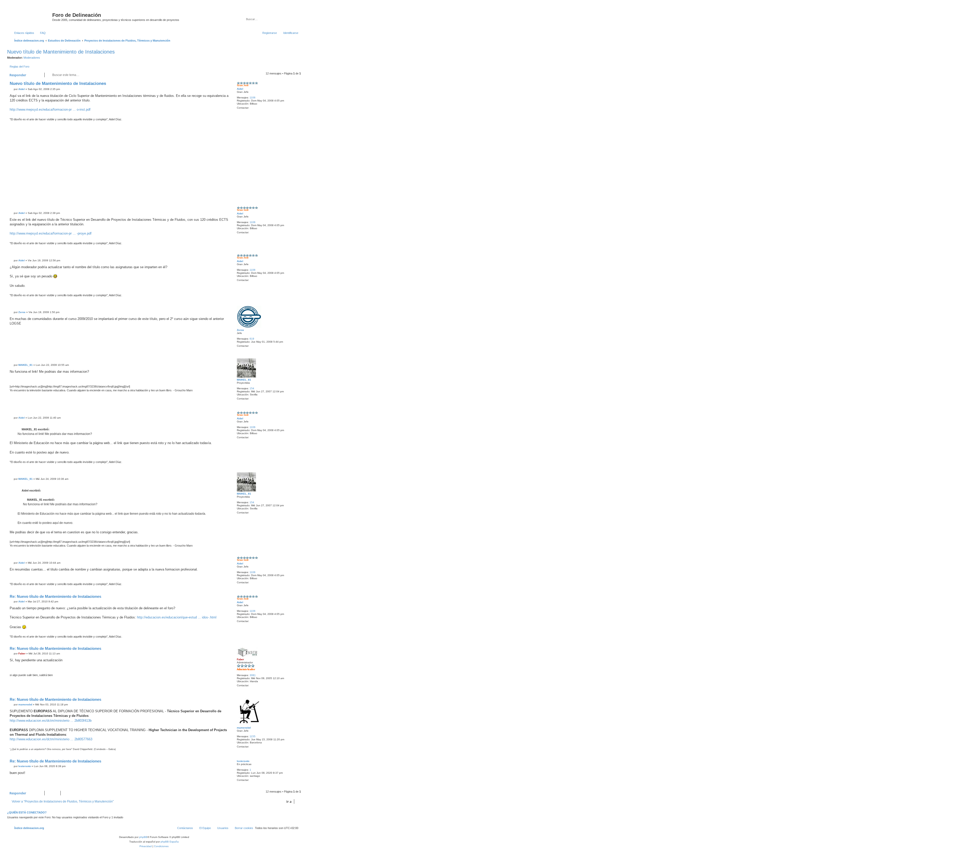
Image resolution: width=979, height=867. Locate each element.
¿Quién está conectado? (27, 812)
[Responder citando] (225, 85)
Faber (240, 659)
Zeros (240, 330)
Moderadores (31, 57)
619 (252, 338)
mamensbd (244, 727)
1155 (252, 736)
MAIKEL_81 (244, 379)
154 (252, 388)
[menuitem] (40, 33)
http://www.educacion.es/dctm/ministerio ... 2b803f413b (51, 720)
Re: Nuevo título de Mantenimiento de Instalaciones (55, 596)
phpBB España (170, 841)
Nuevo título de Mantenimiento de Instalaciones (61, 52)
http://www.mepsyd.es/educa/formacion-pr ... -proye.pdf (51, 233)
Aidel (240, 88)
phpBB (143, 837)
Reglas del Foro (19, 66)
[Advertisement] (163, 163)
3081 (253, 675)
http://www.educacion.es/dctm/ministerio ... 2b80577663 (51, 739)
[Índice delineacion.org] (30, 16)
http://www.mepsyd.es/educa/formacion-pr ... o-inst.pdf (50, 109)
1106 (252, 97)
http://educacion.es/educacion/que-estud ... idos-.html (176, 617)
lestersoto (243, 761)
